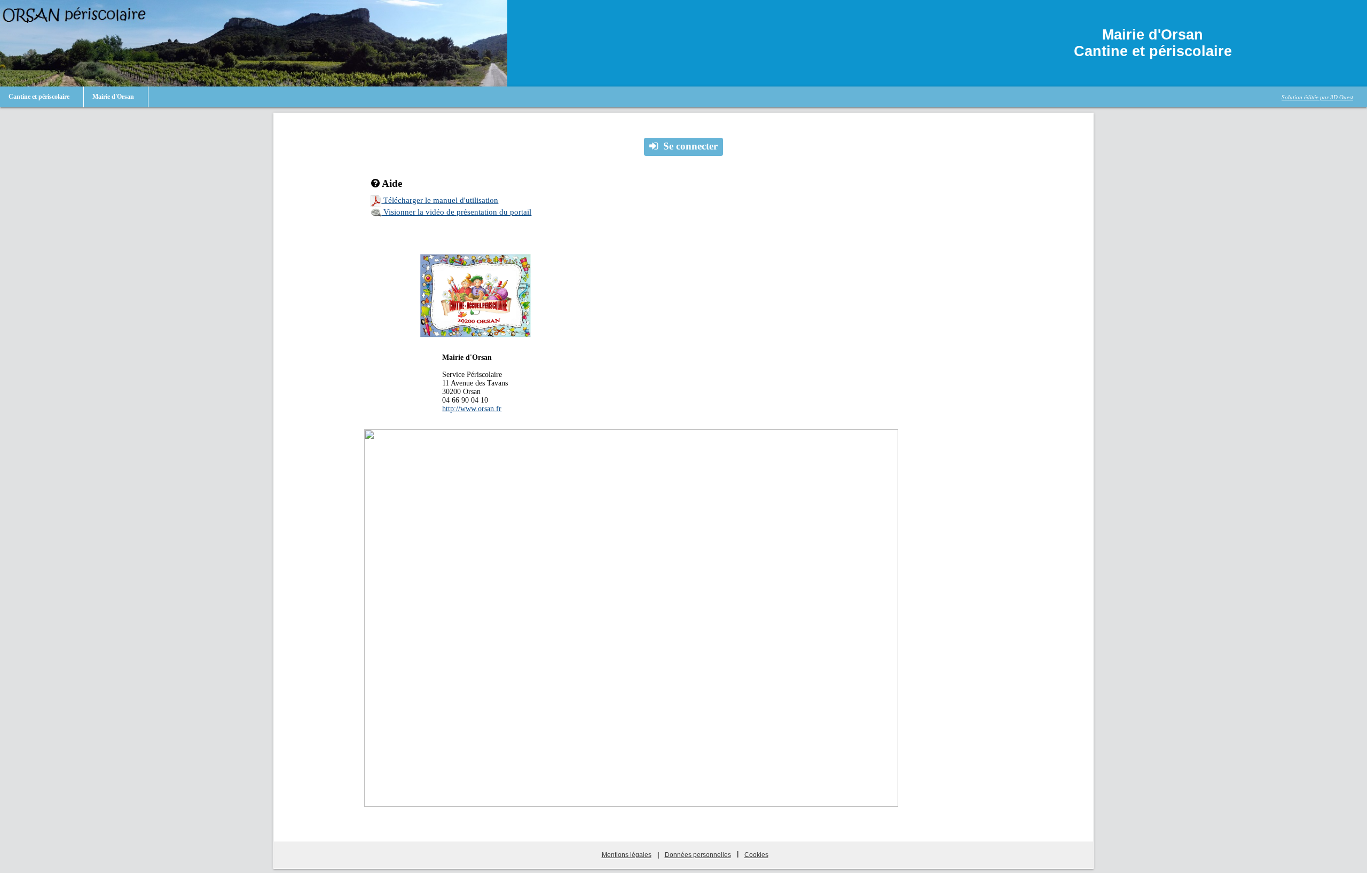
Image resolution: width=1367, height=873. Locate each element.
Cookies (756, 855)
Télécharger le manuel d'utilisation (439, 200)
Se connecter (690, 146)
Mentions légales (626, 855)
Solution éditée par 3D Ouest (1317, 97)
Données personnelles (698, 855)
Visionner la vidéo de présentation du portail (456, 212)
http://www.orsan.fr (471, 409)
